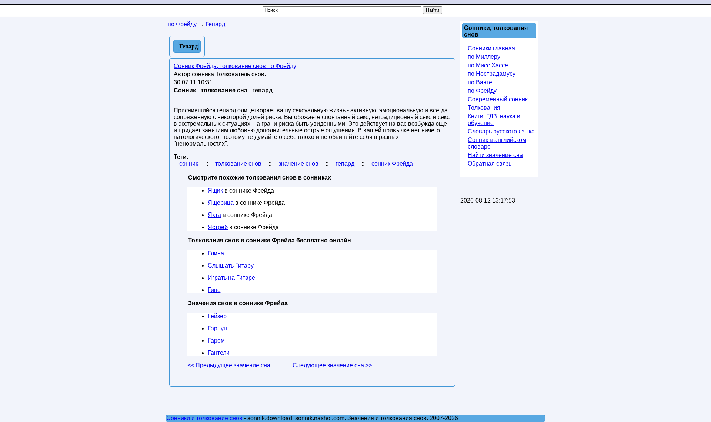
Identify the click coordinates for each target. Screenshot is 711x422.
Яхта (214, 215)
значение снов (298, 163)
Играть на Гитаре (231, 278)
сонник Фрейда (392, 163)
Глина (216, 253)
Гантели (219, 353)
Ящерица (221, 203)
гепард (345, 163)
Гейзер (217, 316)
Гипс (214, 290)
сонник (188, 163)
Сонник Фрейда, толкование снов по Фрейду (235, 66)
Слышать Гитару (231, 265)
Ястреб (218, 227)
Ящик (215, 190)
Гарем (216, 340)
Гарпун (217, 328)
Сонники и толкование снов (204, 418)
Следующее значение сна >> (332, 365)
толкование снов (238, 163)
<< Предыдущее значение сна (228, 365)
